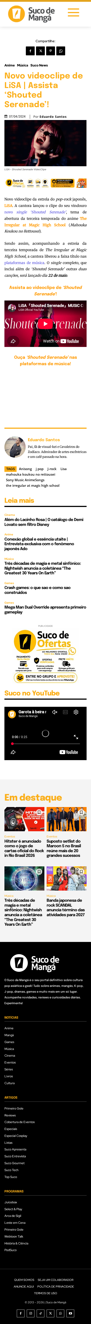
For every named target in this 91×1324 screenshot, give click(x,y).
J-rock (52, 469)
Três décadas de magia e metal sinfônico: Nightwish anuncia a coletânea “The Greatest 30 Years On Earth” (42, 568)
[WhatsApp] (60, 50)
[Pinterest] (50, 50)
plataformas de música (24, 262)
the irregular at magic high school (32, 485)
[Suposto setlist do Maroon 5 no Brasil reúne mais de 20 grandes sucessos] (67, 819)
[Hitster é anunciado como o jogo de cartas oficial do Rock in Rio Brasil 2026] (24, 819)
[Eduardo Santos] (15, 448)
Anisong (25, 469)
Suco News (39, 65)
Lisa (64, 469)
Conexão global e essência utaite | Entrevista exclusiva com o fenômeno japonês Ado (39, 544)
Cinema (9, 515)
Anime (9, 65)
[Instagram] (30, 1313)
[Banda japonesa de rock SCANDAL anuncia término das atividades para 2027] (67, 878)
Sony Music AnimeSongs (25, 480)
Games (9, 583)
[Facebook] (30, 50)
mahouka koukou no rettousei (30, 474)
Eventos (9, 836)
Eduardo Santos (53, 117)
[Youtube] (70, 1313)
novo (35, 212)
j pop (40, 469)
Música (22, 65)
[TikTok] (40, 1313)
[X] (40, 50)
